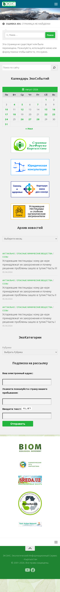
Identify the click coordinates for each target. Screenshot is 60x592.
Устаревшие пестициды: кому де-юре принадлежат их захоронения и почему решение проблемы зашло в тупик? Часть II (29, 291)
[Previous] (24, 464)
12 (22, 109)
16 (53, 109)
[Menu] (56, 4)
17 (6, 114)
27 (29, 119)
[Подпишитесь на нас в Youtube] (27, 570)
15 (45, 109)
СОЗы (5, 257)
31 (6, 124)
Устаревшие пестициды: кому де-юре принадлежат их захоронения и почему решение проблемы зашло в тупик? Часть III (29, 264)
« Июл (29, 128)
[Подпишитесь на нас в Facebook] (33, 570)
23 (53, 114)
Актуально (8, 253)
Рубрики (6, 347)
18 (14, 114)
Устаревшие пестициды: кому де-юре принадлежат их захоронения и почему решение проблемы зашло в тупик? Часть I (29, 318)
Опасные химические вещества (34, 253)
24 (6, 119)
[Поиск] (54, 67)
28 (37, 119)
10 (6, 109)
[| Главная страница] (11, 4)
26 (22, 119)
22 (45, 114)
